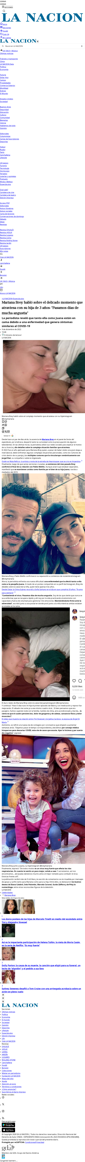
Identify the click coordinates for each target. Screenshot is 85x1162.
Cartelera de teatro (8, 195)
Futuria (3, 75)
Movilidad (4, 88)
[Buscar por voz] (82, 46)
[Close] (3, 994)
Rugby (2, 149)
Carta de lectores (7, 214)
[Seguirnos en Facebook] (3, 1098)
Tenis (2, 152)
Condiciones (30, 1142)
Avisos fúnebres (6, 208)
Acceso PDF (5, 203)
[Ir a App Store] (8, 1131)
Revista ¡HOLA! (6, 232)
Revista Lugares (6, 235)
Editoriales (4, 133)
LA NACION (7, 298)
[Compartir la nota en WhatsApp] (5, 425)
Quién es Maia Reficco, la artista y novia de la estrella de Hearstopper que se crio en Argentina (41, 461)
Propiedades (5, 83)
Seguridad (4, 109)
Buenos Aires (5, 107)
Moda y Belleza (6, 181)
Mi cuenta (7, 38)
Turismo (3, 165)
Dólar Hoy (4, 77)
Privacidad (39, 1142)
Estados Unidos (6, 99)
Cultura (3, 115)
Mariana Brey (10, 895)
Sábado (3, 219)
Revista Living (5, 238)
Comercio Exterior (7, 85)
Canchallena (5, 155)
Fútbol (2, 147)
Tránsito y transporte (9, 59)
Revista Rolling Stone (8, 240)
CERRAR (3, 1)
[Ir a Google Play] (8, 1126)
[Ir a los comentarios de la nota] (5, 421)
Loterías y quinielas (8, 176)
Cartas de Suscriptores (9, 139)
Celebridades (7, 892)
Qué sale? (4, 190)
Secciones (7, 28)
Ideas (2, 222)
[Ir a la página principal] (42, 21)
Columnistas (5, 136)
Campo (3, 80)
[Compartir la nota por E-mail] (8, 431)
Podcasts (4, 179)
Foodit (5, 31)
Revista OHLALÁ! (7, 230)
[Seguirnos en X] (3, 1105)
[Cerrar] (37, 41)
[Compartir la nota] (3, 425)
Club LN (6, 34)
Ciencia (3, 123)
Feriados (3, 173)
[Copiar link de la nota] (3, 428)
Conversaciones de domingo (12, 216)
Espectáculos (18, 298)
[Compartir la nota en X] (5, 431)
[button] (42, 167)
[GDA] (8, 1150)
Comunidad (5, 117)
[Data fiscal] (3, 1158)
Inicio (5, 24)
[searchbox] (41, 46)
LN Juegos (4, 163)
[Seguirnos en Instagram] (3, 1112)
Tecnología (4, 168)
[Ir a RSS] (3, 1118)
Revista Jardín (5, 243)
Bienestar (4, 120)
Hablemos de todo (7, 125)
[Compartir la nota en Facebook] (3, 431)
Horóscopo (4, 171)
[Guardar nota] (3, 421)
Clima (2, 61)
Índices (3, 91)
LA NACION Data (7, 64)
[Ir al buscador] (4, 11)
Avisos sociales (6, 211)
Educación (4, 112)
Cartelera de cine (7, 192)
